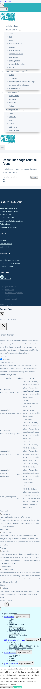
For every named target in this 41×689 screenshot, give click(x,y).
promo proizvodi (11, 299)
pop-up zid (12, 99)
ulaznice (12, 47)
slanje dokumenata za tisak (10, 260)
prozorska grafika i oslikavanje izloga (22, 82)
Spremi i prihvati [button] (6, 600)
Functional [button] (4, 511)
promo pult (12, 102)
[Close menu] (0, 609)
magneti (11, 67)
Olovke (11, 113)
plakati (11, 40)
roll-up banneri (14, 96)
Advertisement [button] (5, 566)
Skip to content (5, 1)
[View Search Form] (4, 9)
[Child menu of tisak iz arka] (20, 30)
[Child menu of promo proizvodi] (23, 110)
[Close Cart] (2, 314)
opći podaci (4, 247)
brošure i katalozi (15, 50)
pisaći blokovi (13, 57)
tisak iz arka (9, 290)
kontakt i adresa (6, 244)
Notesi (11, 120)
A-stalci (11, 106)
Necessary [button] (4, 356)
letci (10, 37)
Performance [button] (4, 529)
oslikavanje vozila (15, 88)
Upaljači (11, 123)
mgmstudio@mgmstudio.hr (14, 221)
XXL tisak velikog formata (14, 293)
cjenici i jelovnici (14, 61)
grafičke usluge (12, 26)
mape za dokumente (16, 54)
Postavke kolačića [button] (6, 687)
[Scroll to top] (2, 605)
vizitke (11, 33)
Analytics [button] (3, 548)
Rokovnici (12, 117)
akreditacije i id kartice (16, 64)
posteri (11, 75)
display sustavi (10, 296)
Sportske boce (14, 130)
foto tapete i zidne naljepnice (19, 85)
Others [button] (2, 585)
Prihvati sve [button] (17, 687)
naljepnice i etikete (15, 43)
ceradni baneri (14, 78)
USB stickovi (13, 127)
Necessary (6, 359)
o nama (3, 240)
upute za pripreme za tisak (10, 263)
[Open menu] (2, 147)
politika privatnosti (7, 266)
